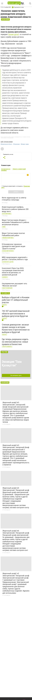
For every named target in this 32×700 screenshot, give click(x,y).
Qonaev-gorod (13, 34)
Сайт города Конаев (7, 142)
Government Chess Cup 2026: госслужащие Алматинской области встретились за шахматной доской (13, 271)
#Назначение (16, 144)
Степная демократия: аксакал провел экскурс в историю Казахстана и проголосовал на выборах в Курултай (16, 328)
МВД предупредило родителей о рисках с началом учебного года (15, 258)
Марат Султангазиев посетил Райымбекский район (13, 234)
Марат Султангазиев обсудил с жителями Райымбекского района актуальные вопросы (15, 222)
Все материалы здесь (16, 375)
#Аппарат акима (25, 144)
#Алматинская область (6, 144)
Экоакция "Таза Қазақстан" (12, 363)
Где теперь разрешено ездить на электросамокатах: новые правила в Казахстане (15, 342)
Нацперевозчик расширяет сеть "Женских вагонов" (14, 284)
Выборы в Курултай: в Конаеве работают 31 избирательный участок (15, 300)
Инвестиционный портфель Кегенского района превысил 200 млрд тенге (15, 209)
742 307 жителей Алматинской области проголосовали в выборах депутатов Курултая (15, 313)
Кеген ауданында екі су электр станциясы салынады (14, 199)
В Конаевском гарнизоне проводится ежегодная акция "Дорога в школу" (13, 246)
